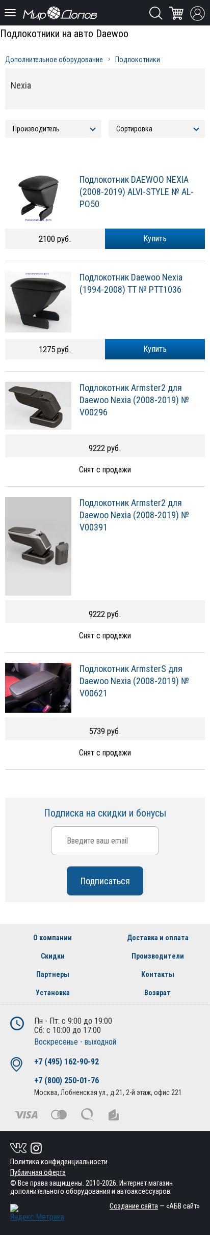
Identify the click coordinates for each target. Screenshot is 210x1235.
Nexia (21, 85)
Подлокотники (137, 59)
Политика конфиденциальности (59, 1162)
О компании (52, 938)
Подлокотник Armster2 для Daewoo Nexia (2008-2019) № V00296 (134, 399)
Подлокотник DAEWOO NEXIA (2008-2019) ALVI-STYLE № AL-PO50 (137, 191)
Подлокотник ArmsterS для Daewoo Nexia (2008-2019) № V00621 (134, 680)
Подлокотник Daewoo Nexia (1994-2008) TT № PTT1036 (131, 283)
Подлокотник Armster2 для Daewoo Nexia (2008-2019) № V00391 (134, 514)
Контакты (157, 974)
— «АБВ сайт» (155, 1206)
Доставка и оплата (158, 938)
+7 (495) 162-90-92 (66, 1061)
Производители (158, 956)
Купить (155, 238)
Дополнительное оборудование (54, 59)
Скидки (53, 956)
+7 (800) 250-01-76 (66, 1080)
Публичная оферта (38, 1172)
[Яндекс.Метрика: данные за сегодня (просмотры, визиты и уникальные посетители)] (37, 1213)
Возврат (157, 993)
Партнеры (52, 974)
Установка (53, 993)
